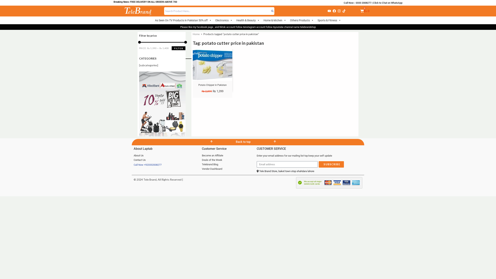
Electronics (222, 20)
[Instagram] (339, 11)
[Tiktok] (344, 11)
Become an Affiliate (212, 155)
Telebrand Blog (210, 164)
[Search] (272, 11)
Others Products (300, 20)
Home (196, 34)
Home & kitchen (273, 20)
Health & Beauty (246, 20)
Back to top (243, 142)
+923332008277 (153, 164)
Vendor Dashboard (212, 168)
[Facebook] (334, 11)
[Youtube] (329, 11)
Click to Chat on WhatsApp (387, 2)
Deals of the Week (212, 159)
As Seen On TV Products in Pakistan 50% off (181, 20)
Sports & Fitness (327, 20)
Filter (178, 48)
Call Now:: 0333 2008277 (357, 2)
